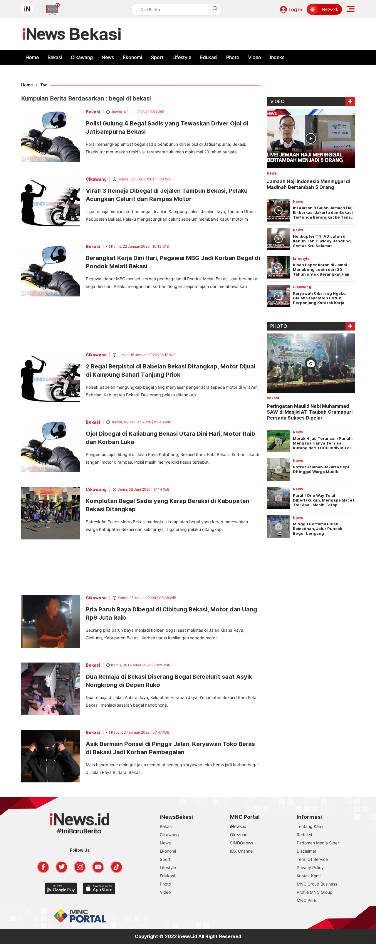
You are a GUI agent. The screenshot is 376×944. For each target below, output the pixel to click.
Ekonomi (132, 57)
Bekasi (55, 57)
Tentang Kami (310, 826)
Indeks (277, 57)
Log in (295, 9)
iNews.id (238, 826)
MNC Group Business (317, 883)
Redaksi (304, 834)
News (108, 57)
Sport (157, 57)
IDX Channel (242, 851)
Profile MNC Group (315, 892)
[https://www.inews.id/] (72, 34)
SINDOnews (241, 842)
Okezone (238, 834)
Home (32, 57)
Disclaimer (306, 851)
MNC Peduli (308, 900)
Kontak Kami (308, 875)
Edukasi (208, 57)
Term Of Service (312, 859)
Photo (232, 57)
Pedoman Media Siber (318, 842)
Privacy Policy (310, 867)
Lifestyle (181, 57)
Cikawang (82, 57)
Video (254, 57)
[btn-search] (215, 8)
